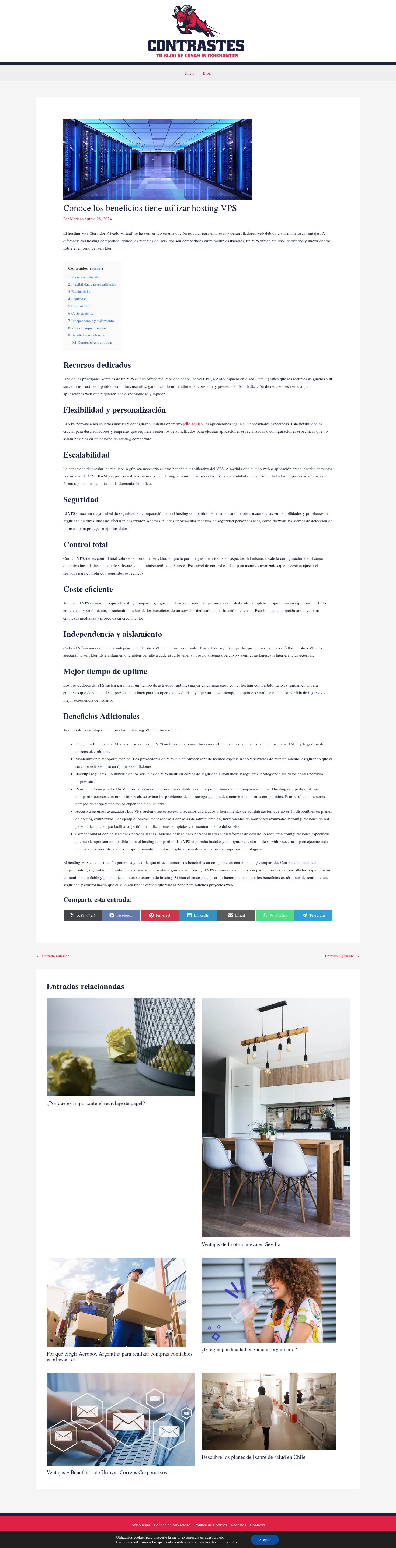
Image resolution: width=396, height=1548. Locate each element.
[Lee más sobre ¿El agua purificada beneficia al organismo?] (269, 1299)
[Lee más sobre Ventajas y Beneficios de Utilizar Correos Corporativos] (121, 1418)
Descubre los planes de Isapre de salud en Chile (253, 1457)
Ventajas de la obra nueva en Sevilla (241, 1244)
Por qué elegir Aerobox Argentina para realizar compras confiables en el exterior (120, 1356)
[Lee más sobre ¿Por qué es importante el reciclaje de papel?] (121, 1046)
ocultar (96, 268)
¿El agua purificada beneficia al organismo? (249, 1349)
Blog (207, 73)
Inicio (190, 73)
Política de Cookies (210, 1524)
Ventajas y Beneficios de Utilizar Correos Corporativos (107, 1472)
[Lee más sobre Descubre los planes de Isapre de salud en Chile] (269, 1410)
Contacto (257, 1524)
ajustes (232, 1542)
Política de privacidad (172, 1524)
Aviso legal (140, 1524)
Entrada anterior (53, 955)
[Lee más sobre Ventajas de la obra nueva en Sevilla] (276, 1117)
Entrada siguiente (342, 955)
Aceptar (265, 1539)
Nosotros (238, 1524)
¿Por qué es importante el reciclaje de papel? (96, 1103)
